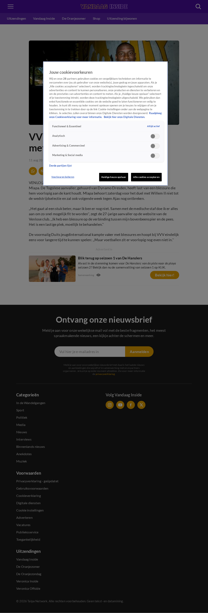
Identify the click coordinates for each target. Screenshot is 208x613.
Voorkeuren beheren (62, 176)
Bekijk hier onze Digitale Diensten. (124, 117)
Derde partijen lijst (60, 165)
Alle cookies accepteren (146, 177)
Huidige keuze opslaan (113, 177)
